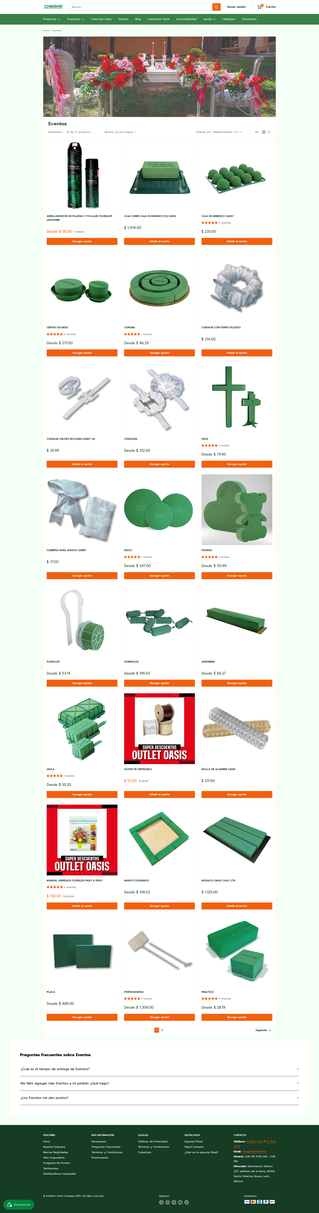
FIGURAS (207, 550)
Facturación (249, 19)
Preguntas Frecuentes (106, 1147)
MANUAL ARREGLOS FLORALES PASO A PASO (74, 880)
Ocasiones (73, 19)
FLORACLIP (53, 662)
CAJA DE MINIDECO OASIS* (218, 216)
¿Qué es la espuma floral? (201, 1152)
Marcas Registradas (55, 1152)
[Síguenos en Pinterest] (174, 1202)
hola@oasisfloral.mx (254, 1152)
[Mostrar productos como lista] (269, 132)
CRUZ (205, 439)
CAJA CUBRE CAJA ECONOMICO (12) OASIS (150, 216)
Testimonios (50, 1168)
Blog (138, 19)
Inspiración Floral (158, 19)
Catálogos (228, 19)
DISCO (128, 550)
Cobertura (144, 1152)
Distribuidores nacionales (59, 1174)
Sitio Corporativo (54, 1158)
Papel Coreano (194, 1147)
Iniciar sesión (236, 7)
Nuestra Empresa (54, 1147)
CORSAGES (130, 439)
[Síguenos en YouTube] (180, 1202)
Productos (49, 19)
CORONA (129, 327)
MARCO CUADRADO (136, 880)
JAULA (50, 769)
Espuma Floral (193, 1142)
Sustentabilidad (186, 19)
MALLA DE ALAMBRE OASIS (218, 769)
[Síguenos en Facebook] (161, 1202)
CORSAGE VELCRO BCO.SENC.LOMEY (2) (71, 439)
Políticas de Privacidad (152, 1142)
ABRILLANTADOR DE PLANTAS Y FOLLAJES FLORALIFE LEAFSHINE (79, 218)
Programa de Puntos (56, 1163)
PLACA (51, 992)
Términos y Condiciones (107, 1152)
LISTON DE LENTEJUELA (138, 769)
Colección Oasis (101, 19)
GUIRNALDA (131, 662)
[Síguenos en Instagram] (167, 1202)
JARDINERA (208, 662)
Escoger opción (82, 241)
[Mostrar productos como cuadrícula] (263, 132)
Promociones (100, 1158)
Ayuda (207, 19)
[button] (210, 223)
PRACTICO (208, 992)
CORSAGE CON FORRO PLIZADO (221, 327)
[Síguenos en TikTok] (186, 1202)
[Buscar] (216, 7)
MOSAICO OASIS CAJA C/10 (218, 880)
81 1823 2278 (254, 1142)
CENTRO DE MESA (57, 327)
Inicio (46, 30)
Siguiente (261, 1030)
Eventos (123, 19)
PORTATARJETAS (134, 992)
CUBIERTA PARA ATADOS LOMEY (66, 550)
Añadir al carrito (159, 241)
